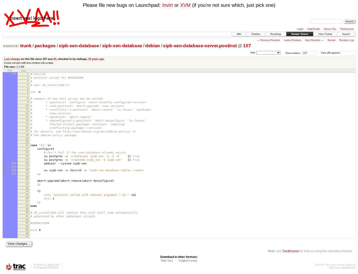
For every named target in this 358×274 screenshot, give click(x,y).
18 (27, 134)
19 (27, 138)
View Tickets (325, 34)
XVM (185, 5)
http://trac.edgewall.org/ (342, 267)
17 (27, 131)
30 (27, 177)
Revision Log (346, 40)
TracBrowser (290, 251)
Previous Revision (270, 40)
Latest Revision (292, 40)
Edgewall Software (47, 267)
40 (27, 212)
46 (27, 233)
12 (27, 113)
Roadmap (275, 34)
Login (300, 29)
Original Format (188, 260)
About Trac (330, 29)
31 (27, 180)
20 (27, 141)
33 (27, 187)
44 (27, 226)
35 (27, 194)
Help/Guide (313, 29)
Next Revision (312, 40)
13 (27, 116)
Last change (12, 58)
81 (55, 58)
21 (27, 144)
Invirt (167, 5)
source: (11, 45)
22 (27, 148)
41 (27, 216)
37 (27, 201)
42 (27, 219)
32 (27, 184)
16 (27, 127)
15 (27, 124)
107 (247, 45)
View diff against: (331, 52)
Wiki (239, 34)
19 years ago (96, 58)
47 (27, 236)
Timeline (255, 34)
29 (27, 173)
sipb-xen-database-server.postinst (200, 45)
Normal (331, 40)
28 (27, 170)
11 (27, 109)
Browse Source (299, 34)
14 (27, 120)
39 (27, 209)
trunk (25, 45)
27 (27, 166)
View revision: (293, 52)
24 (27, 155)
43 (27, 222)
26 (27, 163)
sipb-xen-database (79, 45)
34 (27, 190)
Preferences (347, 29)
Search (346, 34)
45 (27, 229)
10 (27, 105)
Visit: (252, 52)
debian (152, 45)
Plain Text (166, 260)
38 (27, 205)
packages (45, 45)
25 (27, 159)
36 (27, 198)
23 (27, 152)
